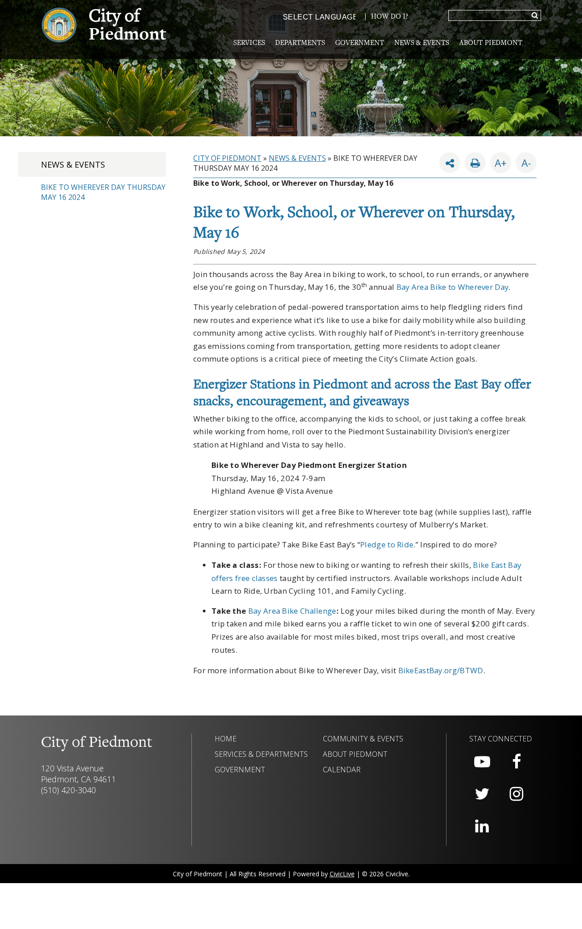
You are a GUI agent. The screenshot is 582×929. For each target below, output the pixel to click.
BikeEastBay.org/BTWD (440, 670)
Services (249, 43)
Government (359, 43)
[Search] (535, 15)
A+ (501, 162)
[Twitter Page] (482, 794)
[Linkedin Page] (482, 826)
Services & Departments (261, 754)
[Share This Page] (449, 162)
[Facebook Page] (516, 762)
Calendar (342, 770)
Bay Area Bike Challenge (292, 611)
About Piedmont (490, 43)
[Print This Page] (475, 162)
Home (225, 739)
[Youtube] (482, 762)
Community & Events (363, 739)
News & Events (421, 43)
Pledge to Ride (386, 544)
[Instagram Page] (516, 794)
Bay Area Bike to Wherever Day (452, 287)
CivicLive (342, 873)
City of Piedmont (227, 158)
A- (523, 160)
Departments (300, 43)
